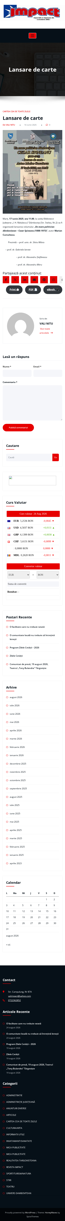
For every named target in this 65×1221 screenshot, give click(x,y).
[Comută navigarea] (32, 35)
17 (7, 917)
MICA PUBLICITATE (15, 1147)
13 (31, 911)
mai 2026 (14, 722)
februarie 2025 (17, 846)
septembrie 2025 (18, 788)
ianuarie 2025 (17, 854)
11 (14, 911)
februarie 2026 (17, 747)
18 (14, 917)
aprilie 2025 (16, 830)
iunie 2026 (15, 713)
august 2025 (16, 796)
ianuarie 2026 (17, 755)
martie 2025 (16, 838)
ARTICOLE (11, 1115)
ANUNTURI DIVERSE (16, 1108)
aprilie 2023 (16, 863)
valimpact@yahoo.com (19, 996)
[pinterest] (44, 279)
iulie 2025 (15, 805)
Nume (7, 366)
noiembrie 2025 (18, 771)
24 (7, 923)
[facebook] (6, 279)
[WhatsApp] (53, 279)
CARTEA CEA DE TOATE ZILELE (16, 111)
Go (55, 457)
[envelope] (34, 279)
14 (39, 911)
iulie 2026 (15, 705)
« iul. (8, 944)
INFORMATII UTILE (15, 1134)
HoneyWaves (51, 1212)
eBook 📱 (53, 289)
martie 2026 (16, 738)
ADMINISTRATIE (14, 1095)
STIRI (8, 1180)
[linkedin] (24, 279)
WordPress (30, 1212)
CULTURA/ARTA (14, 1128)
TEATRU (10, 1186)
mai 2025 (14, 821)
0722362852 (14, 1000)
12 (23, 911)
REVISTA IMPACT (14, 1167)
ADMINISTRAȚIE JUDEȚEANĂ (20, 1101)
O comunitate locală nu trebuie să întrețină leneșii (32, 1033)
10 (7, 911)
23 (55, 917)
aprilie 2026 (16, 730)
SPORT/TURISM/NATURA (18, 1173)
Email (37, 366)
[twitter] (15, 279)
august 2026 (16, 697)
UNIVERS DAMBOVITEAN (18, 1193)
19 (23, 917)
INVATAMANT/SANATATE (19, 1141)
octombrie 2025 (18, 780)
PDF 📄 (33, 289)
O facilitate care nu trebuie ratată (27, 626)
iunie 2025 (15, 813)
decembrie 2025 (18, 763)
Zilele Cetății (16, 655)
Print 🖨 (14, 289)
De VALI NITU (9, 124)
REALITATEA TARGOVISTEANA (21, 1160)
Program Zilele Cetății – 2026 (24, 647)
